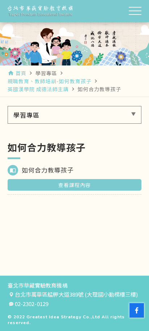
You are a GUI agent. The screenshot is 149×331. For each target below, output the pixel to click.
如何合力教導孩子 (48, 169)
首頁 (21, 73)
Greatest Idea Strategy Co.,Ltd (63, 317)
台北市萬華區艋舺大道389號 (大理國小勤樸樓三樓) (76, 294)
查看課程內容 (74, 184)
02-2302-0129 (31, 304)
